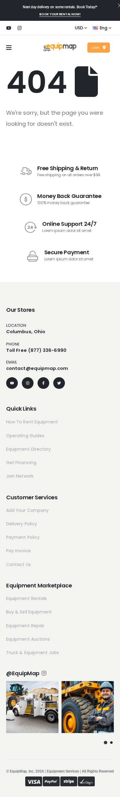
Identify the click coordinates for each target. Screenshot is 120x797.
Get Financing (21, 463)
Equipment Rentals (26, 598)
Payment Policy (23, 537)
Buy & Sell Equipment (29, 612)
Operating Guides (25, 436)
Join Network (20, 476)
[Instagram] (19, 27)
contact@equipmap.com (37, 368)
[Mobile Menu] (9, 47)
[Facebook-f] (43, 383)
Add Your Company (27, 510)
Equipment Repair (25, 626)
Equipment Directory (28, 449)
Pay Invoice (18, 551)
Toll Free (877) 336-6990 (36, 350)
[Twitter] (59, 383)
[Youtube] (8, 27)
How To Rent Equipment (32, 422)
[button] (105, 743)
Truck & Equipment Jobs (32, 653)
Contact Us (18, 564)
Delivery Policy (21, 524)
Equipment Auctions (28, 639)
